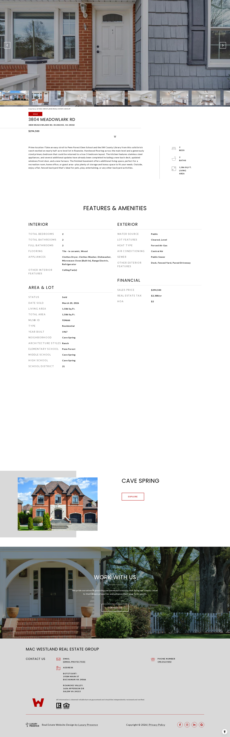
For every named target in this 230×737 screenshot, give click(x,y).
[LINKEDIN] (194, 724)
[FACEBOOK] (180, 724)
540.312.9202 (164, 662)
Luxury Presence (88, 724)
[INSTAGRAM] (187, 724)
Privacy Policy (157, 724)
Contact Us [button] (115, 608)
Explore (133, 496)
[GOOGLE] (201, 724)
